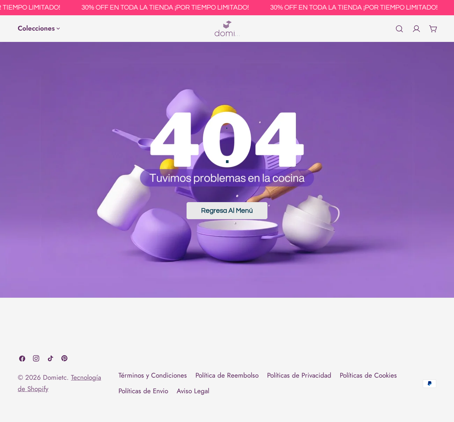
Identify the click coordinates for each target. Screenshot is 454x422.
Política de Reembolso (227, 375)
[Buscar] (399, 29)
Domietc (55, 377)
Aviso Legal (193, 391)
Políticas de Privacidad (299, 375)
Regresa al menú (227, 210)
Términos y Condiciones (152, 375)
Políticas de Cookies (368, 375)
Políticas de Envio (143, 391)
